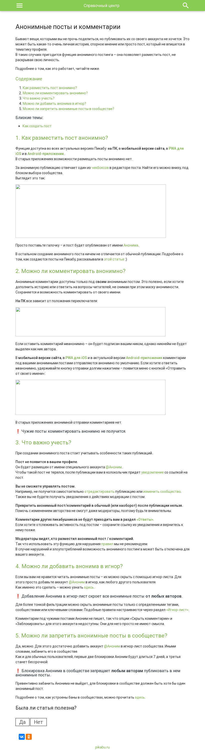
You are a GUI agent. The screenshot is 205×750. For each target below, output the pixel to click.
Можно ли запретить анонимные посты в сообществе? (68, 109)
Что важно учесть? (38, 98)
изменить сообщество (162, 491)
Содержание (29, 79)
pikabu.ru (102, 747)
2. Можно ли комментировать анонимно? (71, 271)
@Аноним (114, 467)
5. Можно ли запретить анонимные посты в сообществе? (91, 635)
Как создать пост (37, 126)
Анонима (131, 245)
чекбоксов (100, 167)
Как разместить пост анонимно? (50, 88)
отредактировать (99, 491)
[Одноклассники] (29, 737)
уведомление (152, 472)
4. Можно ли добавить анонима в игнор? (69, 566)
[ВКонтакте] (22, 737)
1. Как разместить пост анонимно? (62, 137)
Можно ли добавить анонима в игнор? (54, 103)
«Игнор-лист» (177, 610)
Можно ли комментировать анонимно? (55, 93)
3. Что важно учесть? (43, 442)
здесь (89, 587)
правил (107, 544)
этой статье (114, 259)
